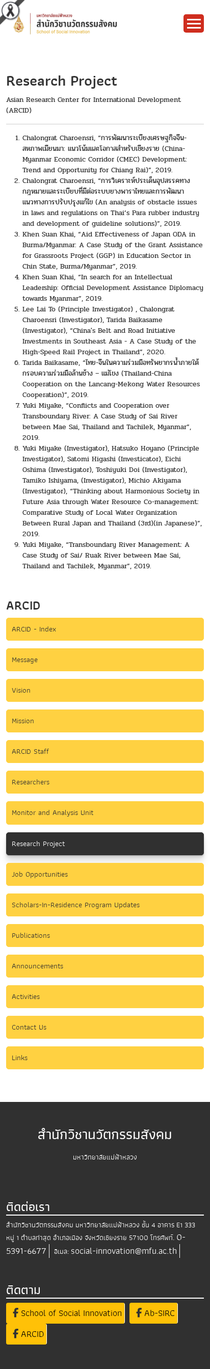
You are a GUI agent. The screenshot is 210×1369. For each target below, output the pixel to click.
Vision (21, 690)
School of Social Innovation (70, 1313)
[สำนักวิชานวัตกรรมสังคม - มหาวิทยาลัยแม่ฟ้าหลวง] (83, 23)
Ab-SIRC (158, 1313)
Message (25, 659)
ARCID (31, 1334)
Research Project (38, 843)
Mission (23, 721)
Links (20, 1057)
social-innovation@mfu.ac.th (124, 1251)
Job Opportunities (40, 874)
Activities (26, 996)
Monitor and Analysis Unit (52, 812)
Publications (31, 935)
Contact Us (29, 1027)
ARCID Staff (30, 751)
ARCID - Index (34, 629)
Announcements (37, 966)
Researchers (30, 782)
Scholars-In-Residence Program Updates (76, 905)
